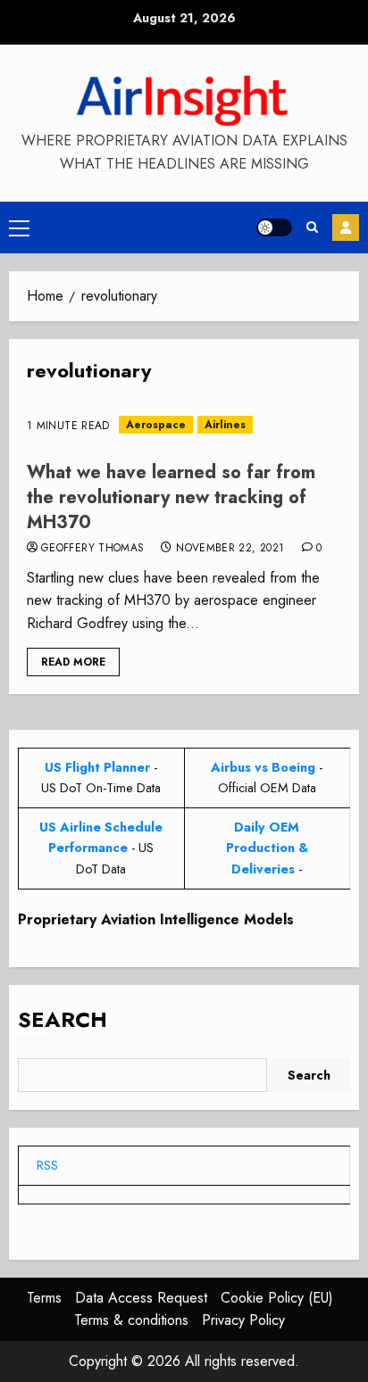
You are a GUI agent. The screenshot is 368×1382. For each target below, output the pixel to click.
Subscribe (345, 227)
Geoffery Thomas (92, 549)
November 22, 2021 (230, 549)
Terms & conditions (131, 1320)
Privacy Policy (243, 1320)
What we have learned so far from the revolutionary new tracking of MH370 (171, 497)
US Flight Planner (97, 767)
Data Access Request (141, 1297)
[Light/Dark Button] (274, 227)
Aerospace (156, 425)
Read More (73, 662)
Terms (44, 1297)
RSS (47, 1165)
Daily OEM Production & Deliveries (267, 847)
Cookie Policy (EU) (277, 1297)
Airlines (225, 425)
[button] (19, 227)
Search (62, 1019)
